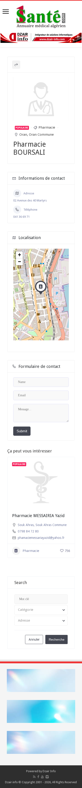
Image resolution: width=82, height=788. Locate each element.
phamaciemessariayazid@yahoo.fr (41, 538)
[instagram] (47, 777)
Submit (22, 431)
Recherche (56, 639)
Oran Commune (41, 134)
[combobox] (41, 610)
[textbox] (41, 609)
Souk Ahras (26, 525)
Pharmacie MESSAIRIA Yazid (38, 515)
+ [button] (19, 255)
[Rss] (34, 777)
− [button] (19, 262)
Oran (23, 134)
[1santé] (41, 15)
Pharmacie (46, 127)
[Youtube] (42, 777)
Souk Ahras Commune (51, 525)
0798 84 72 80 (28, 531)
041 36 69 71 (21, 216)
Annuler (34, 639)
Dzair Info (49, 771)
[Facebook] (38, 777)
